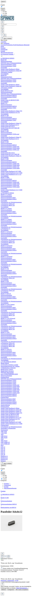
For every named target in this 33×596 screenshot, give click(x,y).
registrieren (6, 43)
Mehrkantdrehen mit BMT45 (8, 507)
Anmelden (3, 41)
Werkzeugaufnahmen (6, 501)
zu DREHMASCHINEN (7, 494)
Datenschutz (10, 580)
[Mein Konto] (4, 35)
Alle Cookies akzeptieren (22, 589)
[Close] (2, 553)
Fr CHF (4, 13)
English (3, 5)
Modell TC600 (5, 497)
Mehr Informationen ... (22, 588)
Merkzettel (26, 45)
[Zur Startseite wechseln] (7, 20)
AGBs (16, 580)
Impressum (4, 580)
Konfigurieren (11, 589)
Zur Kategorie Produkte (7, 54)
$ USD (4, 11)
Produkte (3, 491)
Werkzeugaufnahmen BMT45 (9, 504)
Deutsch (3, 8)
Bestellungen (20, 45)
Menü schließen (8, 38)
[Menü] (2, 22)
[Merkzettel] (2, 35)
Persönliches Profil (11, 45)
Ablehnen (3, 589)
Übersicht (3, 45)
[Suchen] (2, 26)
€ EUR (4, 15)
